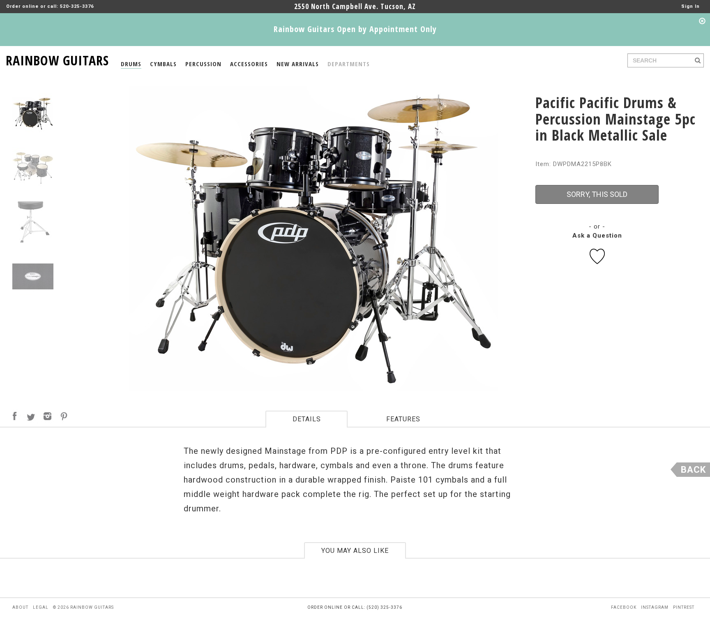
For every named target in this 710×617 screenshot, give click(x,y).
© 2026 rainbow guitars (83, 607)
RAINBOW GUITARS (57, 59)
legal (40, 607)
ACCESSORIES (249, 64)
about (20, 607)
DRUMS (131, 64)
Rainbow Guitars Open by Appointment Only (355, 29)
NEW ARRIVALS (298, 64)
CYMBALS (163, 64)
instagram (655, 607)
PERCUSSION (203, 64)
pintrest (683, 607)
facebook (623, 607)
